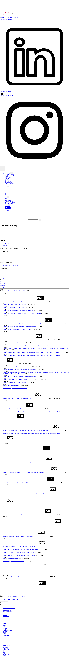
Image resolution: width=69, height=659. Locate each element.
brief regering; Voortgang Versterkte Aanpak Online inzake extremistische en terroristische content (19, 326)
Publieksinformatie (6, 616)
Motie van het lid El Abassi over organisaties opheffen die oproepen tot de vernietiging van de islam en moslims (21, 514)
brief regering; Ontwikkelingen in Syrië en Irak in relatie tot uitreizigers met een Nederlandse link (19, 369)
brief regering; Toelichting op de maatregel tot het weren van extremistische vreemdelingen (18, 310)
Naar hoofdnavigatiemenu (12, 0)
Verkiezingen (5, 614)
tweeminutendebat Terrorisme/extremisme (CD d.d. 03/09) (12, 408)
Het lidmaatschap (5, 613)
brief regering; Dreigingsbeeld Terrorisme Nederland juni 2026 (13, 307)
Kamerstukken (7, 645)
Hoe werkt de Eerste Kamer (7, 611)
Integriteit (4, 629)
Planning (4, 638)
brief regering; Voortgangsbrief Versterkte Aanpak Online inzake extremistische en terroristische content (20, 564)
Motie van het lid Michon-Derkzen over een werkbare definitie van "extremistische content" (18, 536)
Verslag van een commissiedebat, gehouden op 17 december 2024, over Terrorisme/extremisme (19, 587)
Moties (4, 650)
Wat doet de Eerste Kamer (7, 610)
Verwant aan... (5, 245)
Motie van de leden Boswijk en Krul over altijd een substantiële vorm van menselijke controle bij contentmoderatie (22, 462)
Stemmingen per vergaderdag (8, 641)
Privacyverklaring (7, 657)
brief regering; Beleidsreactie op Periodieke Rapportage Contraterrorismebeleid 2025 (17, 366)
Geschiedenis (5, 615)
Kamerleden (6, 623)
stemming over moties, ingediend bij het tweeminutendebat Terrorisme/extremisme (17, 398)
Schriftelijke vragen (6, 649)
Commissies (5, 628)
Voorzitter (4, 625)
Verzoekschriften (5, 653)
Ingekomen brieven (6, 243)
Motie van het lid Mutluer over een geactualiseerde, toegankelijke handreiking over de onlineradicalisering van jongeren (23, 482)
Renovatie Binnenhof (6, 618)
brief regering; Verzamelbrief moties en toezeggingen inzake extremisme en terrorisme (17, 329)
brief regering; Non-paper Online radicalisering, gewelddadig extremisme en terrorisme (17, 379)
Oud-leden (4, 633)
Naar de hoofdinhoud (4, 0)
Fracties (4, 627)
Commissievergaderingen (7, 640)
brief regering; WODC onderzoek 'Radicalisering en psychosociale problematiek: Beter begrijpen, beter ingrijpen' (22, 549)
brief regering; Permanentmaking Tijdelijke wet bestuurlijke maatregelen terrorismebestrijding (18, 552)
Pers (3, 4)
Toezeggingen (5, 651)
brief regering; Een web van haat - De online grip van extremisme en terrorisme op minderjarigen (19, 569)
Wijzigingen (5, 632)
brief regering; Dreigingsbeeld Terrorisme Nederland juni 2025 (13, 561)
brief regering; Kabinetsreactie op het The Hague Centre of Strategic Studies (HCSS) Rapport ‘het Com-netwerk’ (22, 313)
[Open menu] (11, 173)
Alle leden (4, 626)
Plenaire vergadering (6, 639)
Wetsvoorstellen (5, 647)
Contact (4, 3)
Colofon (1, 657)
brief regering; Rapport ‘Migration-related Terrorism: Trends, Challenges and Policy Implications (19, 555)
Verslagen (4, 655)
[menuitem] (6, 173)
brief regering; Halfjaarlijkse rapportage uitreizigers (11, 558)
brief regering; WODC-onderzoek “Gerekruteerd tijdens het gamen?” (14, 304)
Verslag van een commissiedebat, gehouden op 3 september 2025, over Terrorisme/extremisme (19, 546)
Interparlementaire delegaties (7, 630)
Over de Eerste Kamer (9, 608)
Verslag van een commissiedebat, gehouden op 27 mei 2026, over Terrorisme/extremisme (18, 301)
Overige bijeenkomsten (6, 642)
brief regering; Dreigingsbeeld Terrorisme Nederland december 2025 (14, 382)
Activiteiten (6, 635)
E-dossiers (4, 652)
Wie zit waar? (5, 631)
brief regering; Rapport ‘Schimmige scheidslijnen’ (11, 385)
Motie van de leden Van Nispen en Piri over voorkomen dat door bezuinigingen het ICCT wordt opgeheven (21, 451)
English (4, 5)
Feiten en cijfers (5, 612)
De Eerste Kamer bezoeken (7, 617)
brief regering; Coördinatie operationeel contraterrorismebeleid (13, 342)
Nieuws (4, 637)
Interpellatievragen (6, 648)
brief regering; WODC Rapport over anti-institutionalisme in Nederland (15, 388)
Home (4, 2)
